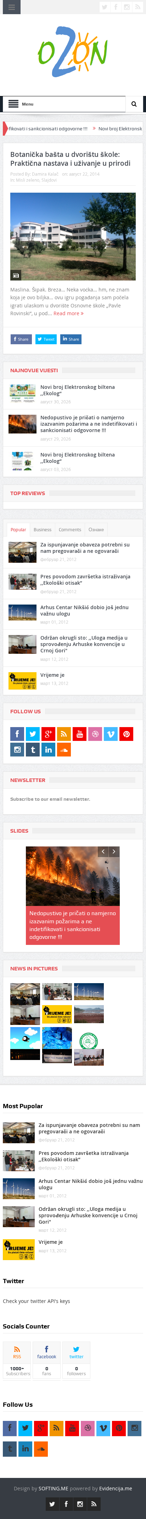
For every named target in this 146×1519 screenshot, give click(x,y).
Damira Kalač (45, 174)
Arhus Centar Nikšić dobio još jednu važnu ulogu (84, 610)
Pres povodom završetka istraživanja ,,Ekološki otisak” (85, 579)
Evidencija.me (115, 1472)
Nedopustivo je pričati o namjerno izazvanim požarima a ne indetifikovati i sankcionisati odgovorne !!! (88, 423)
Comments (70, 529)
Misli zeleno (27, 180)
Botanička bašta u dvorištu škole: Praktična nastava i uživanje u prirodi (70, 159)
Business (42, 529)
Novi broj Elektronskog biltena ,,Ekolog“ (77, 390)
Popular (18, 529)
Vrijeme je (52, 674)
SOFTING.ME (53, 1472)
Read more (67, 313)
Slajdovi (49, 180)
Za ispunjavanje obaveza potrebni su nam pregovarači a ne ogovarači (85, 547)
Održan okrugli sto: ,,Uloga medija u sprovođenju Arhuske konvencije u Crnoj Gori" (84, 644)
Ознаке (96, 529)
